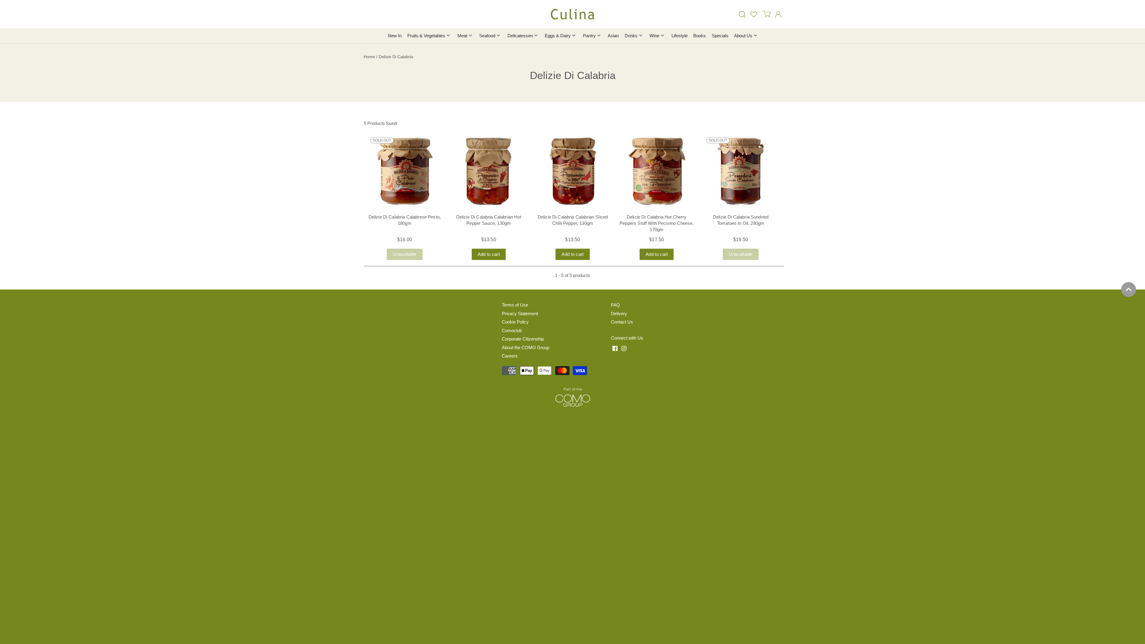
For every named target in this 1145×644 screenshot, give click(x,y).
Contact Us (622, 321)
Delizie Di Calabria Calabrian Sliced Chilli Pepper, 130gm (573, 220)
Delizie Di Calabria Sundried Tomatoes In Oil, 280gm (740, 220)
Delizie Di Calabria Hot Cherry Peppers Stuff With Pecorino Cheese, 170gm (657, 223)
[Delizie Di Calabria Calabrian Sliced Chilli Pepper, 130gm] (572, 171)
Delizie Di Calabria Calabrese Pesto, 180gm (405, 220)
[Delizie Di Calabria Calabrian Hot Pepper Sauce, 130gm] (488, 171)
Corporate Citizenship (523, 338)
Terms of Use (515, 304)
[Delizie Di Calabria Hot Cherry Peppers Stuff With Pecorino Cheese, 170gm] (656, 171)
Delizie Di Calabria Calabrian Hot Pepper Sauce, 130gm (488, 220)
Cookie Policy (515, 321)
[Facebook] (615, 348)
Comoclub (512, 330)
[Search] (742, 14)
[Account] (778, 14)
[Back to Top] (1128, 289)
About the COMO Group (525, 347)
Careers (510, 355)
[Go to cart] (766, 14)
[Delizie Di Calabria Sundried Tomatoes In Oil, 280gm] (740, 171)
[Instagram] (623, 348)
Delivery (619, 313)
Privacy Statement (520, 313)
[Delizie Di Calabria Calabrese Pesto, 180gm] (404, 171)
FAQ (615, 304)
